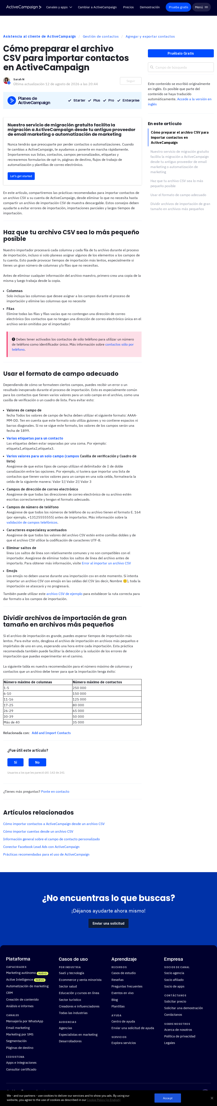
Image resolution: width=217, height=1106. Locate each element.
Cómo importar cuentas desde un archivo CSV (38, 831)
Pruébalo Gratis (181, 53)
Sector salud (68, 986)
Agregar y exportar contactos (150, 36)
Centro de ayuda (123, 1021)
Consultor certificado (21, 1069)
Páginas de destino (19, 1047)
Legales (169, 1043)
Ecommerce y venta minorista (80, 979)
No (37, 762)
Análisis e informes (19, 1006)
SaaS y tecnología (71, 973)
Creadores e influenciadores (79, 1006)
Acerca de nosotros (178, 1029)
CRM (9, 992)
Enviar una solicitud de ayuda (132, 1028)
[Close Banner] (212, 1098)
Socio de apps (174, 986)
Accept (167, 1098)
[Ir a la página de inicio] (23, 7)
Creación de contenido (22, 999)
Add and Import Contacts (51, 733)
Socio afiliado (174, 979)
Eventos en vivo (122, 993)
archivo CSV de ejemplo (64, 594)
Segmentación (16, 1041)
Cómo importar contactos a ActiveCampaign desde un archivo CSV (54, 824)
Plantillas (118, 1006)
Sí (15, 762)
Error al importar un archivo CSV (106, 563)
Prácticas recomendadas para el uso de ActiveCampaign (46, 854)
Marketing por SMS (19, 1034)
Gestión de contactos (101, 36)
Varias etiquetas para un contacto (35, 438)
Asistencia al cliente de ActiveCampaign (39, 36)
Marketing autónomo (21, 972)
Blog (114, 999)
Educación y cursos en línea (79, 993)
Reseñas (117, 979)
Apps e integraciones (21, 1062)
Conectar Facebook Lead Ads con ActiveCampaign (41, 847)
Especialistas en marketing (78, 1034)
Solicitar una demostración (183, 1008)
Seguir (131, 81)
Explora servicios (123, 1043)
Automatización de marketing (27, 986)
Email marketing (18, 1027)
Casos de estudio (123, 973)
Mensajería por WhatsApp (24, 1021)
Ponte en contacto (55, 791)
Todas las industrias (73, 1013)
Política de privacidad (179, 1036)
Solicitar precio (175, 1001)
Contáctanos (173, 1014)
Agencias (65, 1028)
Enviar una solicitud (108, 923)
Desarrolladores (70, 1041)
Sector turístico (70, 999)
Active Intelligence (19, 979)
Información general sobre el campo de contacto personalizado (51, 839)
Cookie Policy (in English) (104, 1100)
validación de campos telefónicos (32, 522)
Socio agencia (174, 973)
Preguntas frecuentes (126, 986)
